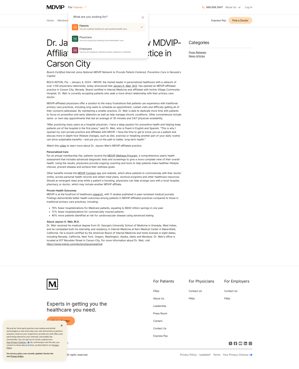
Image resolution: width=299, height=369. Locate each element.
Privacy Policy (17, 356)
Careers (157, 320)
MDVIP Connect (87, 173)
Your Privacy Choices (16, 342)
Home (50, 20)
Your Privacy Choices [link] (236, 354)
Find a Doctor (240, 20)
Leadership (159, 305)
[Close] (142, 17)
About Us (158, 298)
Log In (248, 7)
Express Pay (218, 20)
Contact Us (159, 328)
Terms (216, 354)
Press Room (160, 313)
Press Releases (197, 52)
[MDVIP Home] (57, 7)
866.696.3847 (214, 7)
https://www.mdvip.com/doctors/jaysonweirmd (74, 244)
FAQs (156, 291)
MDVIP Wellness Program (122, 155)
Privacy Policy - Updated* (195, 354)
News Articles (197, 56)
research (98, 194)
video (63, 145)
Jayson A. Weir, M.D (125, 85)
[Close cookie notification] (62, 325)
